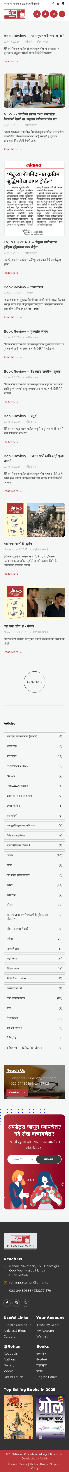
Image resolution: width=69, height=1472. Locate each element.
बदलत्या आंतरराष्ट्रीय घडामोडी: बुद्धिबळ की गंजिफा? (27, 917)
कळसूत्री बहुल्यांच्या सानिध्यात (21, 825)
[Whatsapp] (63, 3)
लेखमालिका (12, 1018)
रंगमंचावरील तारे (14, 988)
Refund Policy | (40, 1464)
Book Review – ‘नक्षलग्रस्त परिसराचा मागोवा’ (34, 36)
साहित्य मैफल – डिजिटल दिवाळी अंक (24, 1048)
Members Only (17, 766)
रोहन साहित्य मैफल (16, 998)
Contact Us (17, 1092)
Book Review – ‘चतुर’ (20, 416)
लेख (9, 1008)
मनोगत (10, 938)
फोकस (10, 904)
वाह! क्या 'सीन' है (40, 549)
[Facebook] (53, 3)
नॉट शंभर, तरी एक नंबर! (18, 875)
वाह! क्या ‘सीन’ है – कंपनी (19, 626)
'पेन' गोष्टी (11, 756)
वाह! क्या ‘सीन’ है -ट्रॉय (18, 544)
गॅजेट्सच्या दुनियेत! (16, 835)
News (11, 776)
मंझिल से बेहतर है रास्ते (17, 929)
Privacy (12, 1464)
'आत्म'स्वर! (12, 746)
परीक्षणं (28, 41)
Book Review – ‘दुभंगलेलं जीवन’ (26, 332)
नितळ (9, 865)
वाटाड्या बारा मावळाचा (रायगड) (22, 736)
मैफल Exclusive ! (17, 978)
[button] (8, 1417)
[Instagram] (58, 3)
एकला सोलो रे (13, 805)
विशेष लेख (11, 1037)
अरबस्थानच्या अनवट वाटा (19, 796)
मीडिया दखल (42, 41)
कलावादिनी (12, 815)
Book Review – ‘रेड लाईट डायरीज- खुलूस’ (32, 372)
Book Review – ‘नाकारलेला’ (24, 287)
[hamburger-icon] (62, 14)
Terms (23, 1464)
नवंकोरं (10, 855)
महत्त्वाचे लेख (13, 948)
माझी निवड (12, 958)
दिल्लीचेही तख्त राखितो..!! (18, 845)
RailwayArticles (17, 785)
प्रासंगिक (11, 895)
